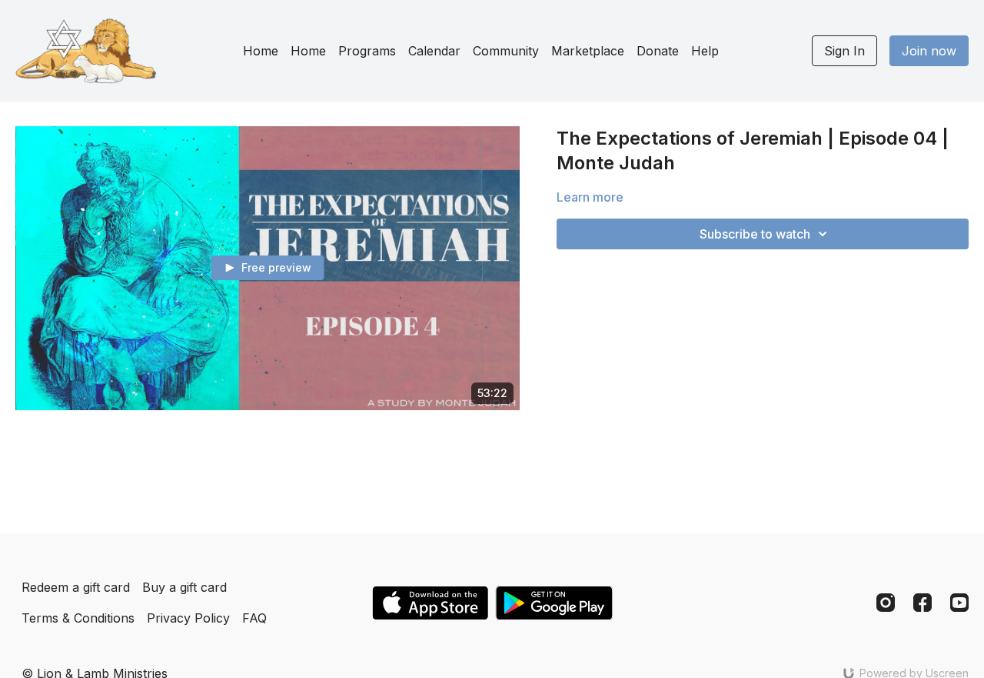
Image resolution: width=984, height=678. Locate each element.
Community (506, 50)
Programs (367, 50)
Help (705, 50)
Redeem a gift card (76, 587)
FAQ (254, 618)
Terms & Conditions (78, 618)
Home (260, 50)
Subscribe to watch (755, 234)
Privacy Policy (188, 618)
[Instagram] (885, 602)
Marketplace (587, 50)
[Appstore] (430, 603)
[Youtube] (959, 602)
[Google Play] (554, 603)
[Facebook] (922, 602)
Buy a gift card (184, 587)
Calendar (434, 50)
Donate (658, 50)
